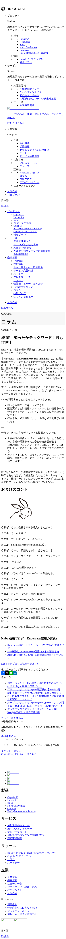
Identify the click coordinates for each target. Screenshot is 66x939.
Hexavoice (25, 41)
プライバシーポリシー (19, 911)
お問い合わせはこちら (19, 754)
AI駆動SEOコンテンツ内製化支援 (38, 98)
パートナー (26, 153)
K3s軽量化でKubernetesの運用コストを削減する (33, 651)
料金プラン (26, 62)
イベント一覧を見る (13, 751)
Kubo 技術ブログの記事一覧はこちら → (23, 663)
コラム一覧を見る (12, 718)
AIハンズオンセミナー (32, 92)
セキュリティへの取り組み (34, 149)
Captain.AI (25, 39)
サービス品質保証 (29, 156)
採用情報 (24, 146)
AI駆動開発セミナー (31, 89)
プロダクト (13, 211)
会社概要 (24, 143)
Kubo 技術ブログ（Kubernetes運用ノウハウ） (31, 853)
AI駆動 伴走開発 (22, 247)
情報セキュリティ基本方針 (28, 283)
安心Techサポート (29, 95)
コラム (23, 176)
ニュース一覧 (14, 883)
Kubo (22, 44)
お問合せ (12, 191)
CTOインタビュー (29, 182)
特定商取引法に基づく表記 (22, 907)
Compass (24, 50)
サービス (12, 238)
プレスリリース (28, 162)
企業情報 (12, 257)
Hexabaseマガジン (29, 172)
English (5, 206)
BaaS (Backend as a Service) (34, 53)
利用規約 (12, 904)
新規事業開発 (27, 105)
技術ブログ (26, 179)
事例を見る (8, 736)
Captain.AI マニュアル (31, 59)
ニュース (24, 166)
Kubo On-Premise (28, 47)
